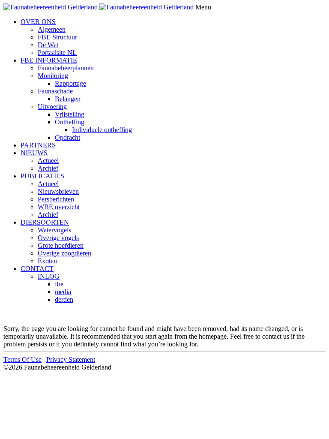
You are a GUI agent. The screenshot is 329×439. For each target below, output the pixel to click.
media (63, 291)
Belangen (68, 98)
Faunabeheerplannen (66, 68)
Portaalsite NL (57, 52)
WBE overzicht (59, 206)
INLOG (49, 276)
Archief (48, 168)
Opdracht (67, 137)
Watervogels (54, 230)
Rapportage (70, 83)
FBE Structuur (57, 37)
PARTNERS (38, 145)
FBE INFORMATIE (49, 60)
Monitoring (53, 75)
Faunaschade (55, 91)
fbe (59, 284)
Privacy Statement (70, 359)
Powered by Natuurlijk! (36, 314)
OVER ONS (38, 21)
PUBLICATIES (42, 176)
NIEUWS (34, 152)
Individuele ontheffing (102, 129)
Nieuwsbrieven (58, 191)
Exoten (47, 261)
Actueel (48, 160)
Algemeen (52, 29)
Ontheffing (69, 122)
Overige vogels (58, 237)
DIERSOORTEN (45, 222)
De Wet (48, 44)
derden (64, 299)
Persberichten (56, 199)
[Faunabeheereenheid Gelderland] (50, 7)
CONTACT (37, 268)
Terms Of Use (22, 359)
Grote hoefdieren (61, 245)
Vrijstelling (69, 114)
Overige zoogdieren (64, 253)
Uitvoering (52, 106)
